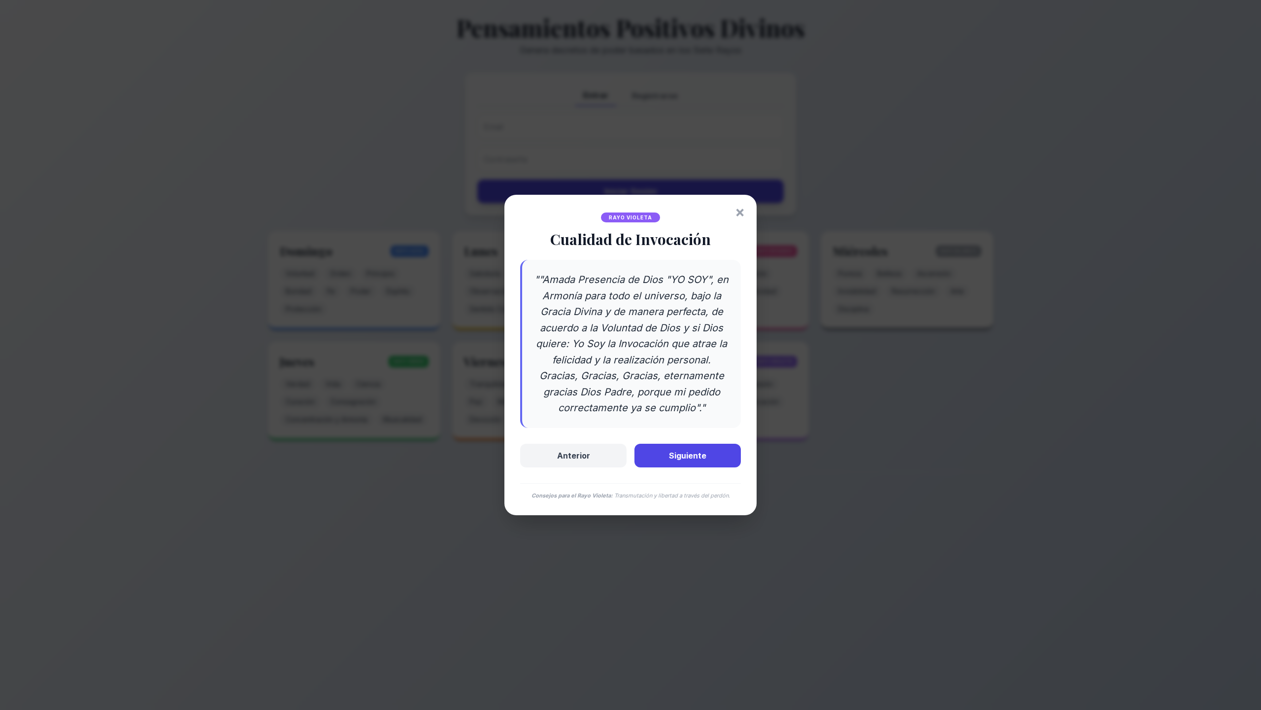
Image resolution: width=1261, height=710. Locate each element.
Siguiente (687, 456)
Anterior (573, 456)
